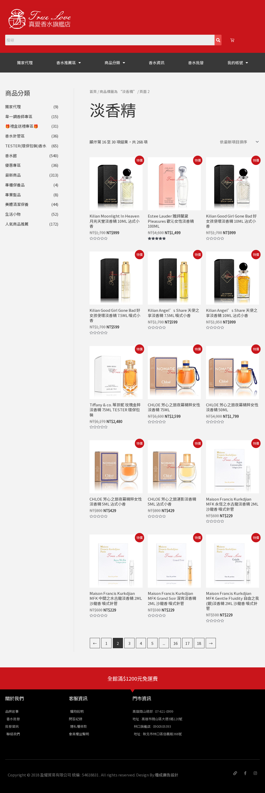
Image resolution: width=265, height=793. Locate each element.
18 (199, 643)
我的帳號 (235, 62)
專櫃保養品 (15, 185)
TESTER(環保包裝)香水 (25, 145)
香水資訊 (156, 62)
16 (175, 643)
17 (187, 643)
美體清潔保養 (16, 204)
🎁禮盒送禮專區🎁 (21, 126)
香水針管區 (15, 136)
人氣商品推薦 (16, 224)
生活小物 (13, 214)
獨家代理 (25, 62)
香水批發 (196, 62)
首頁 (93, 91)
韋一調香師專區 (18, 116)
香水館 (11, 155)
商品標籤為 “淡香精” (118, 91)
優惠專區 (13, 165)
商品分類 (112, 62)
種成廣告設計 (166, 774)
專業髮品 (13, 194)
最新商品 (13, 175)
